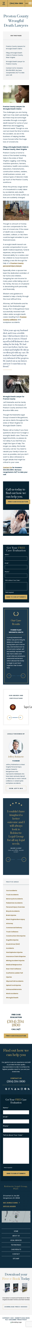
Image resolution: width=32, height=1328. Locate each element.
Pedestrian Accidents (14, 903)
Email (7, 563)
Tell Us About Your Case (13, 580)
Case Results (16, 1249)
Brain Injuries (11, 915)
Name (7, 554)
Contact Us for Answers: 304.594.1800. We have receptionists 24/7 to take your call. (15, 71)
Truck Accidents (12, 895)
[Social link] (6, 1089)
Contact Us (7, 467)
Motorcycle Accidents (14, 899)
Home (16, 1231)
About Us (16, 1236)
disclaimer (12, 1319)
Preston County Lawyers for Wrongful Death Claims (15, 47)
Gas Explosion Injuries (14, 952)
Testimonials (16, 1245)
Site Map (16, 1259)
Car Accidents (11, 891)
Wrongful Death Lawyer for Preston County (15, 63)
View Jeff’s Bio (16, 788)
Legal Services (16, 1240)
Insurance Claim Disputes (16, 956)
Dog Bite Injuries (12, 940)
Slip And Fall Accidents (14, 981)
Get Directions (10, 1203)
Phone (7, 572)
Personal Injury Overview (15, 907)
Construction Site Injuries (15, 936)
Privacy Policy (22, 1319)
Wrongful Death (12, 998)
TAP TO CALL (3, 3)
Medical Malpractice (14, 965)
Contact (16, 1254)
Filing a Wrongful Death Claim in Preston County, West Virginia (14, 55)
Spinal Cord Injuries (13, 985)
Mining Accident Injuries (15, 961)
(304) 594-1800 (16, 3)
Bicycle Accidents (13, 911)
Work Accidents (12, 993)
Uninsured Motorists (14, 989)
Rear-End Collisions (13, 969)
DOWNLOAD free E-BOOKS (16, 1307)
